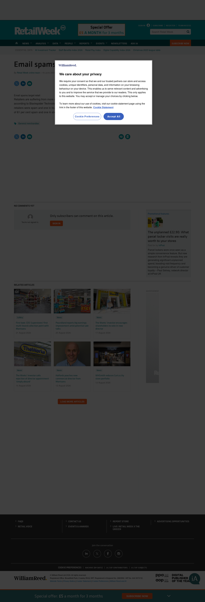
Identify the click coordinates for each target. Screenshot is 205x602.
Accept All (113, 116)
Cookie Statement (103, 107)
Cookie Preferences (87, 116)
